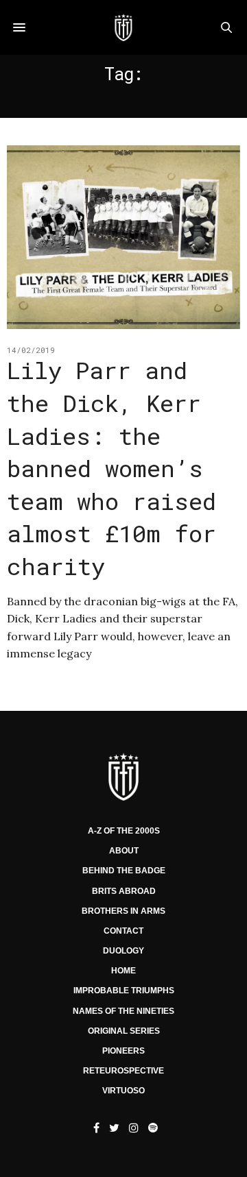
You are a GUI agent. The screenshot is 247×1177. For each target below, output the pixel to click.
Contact (123, 931)
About (124, 851)
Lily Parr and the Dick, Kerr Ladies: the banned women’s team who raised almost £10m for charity (111, 467)
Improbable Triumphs (123, 990)
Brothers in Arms (123, 911)
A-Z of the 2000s (124, 831)
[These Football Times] (123, 27)
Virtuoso (123, 1090)
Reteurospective (123, 1071)
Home (123, 970)
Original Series (124, 1031)
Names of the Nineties (123, 1011)
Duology (123, 951)
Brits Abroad (124, 891)
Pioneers (123, 1051)
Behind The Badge (123, 870)
